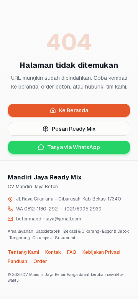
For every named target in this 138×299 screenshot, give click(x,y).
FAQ (71, 252)
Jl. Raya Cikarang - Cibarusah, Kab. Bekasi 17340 (68, 199)
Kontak (53, 252)
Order (40, 261)
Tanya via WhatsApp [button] (73, 147)
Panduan (17, 261)
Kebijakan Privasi (101, 252)
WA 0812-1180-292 (37, 209)
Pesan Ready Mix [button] (74, 128)
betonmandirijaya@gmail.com (48, 219)
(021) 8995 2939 (83, 209)
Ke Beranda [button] (73, 110)
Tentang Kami (23, 252)
